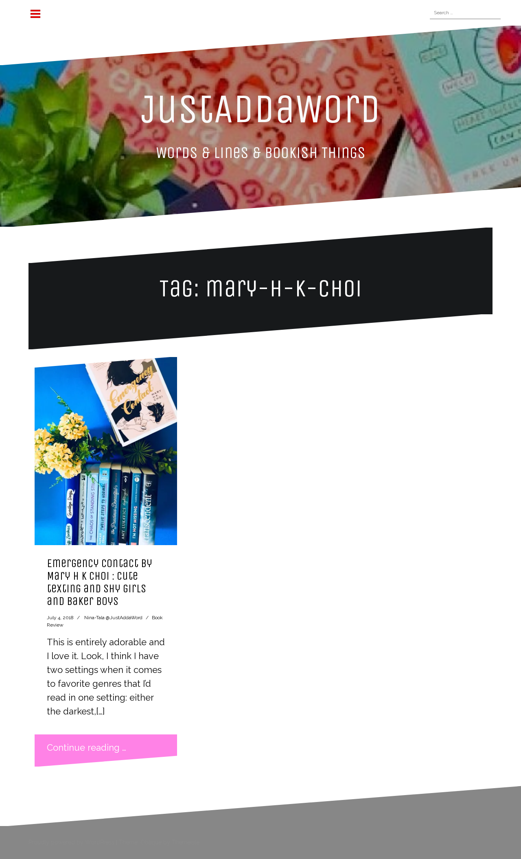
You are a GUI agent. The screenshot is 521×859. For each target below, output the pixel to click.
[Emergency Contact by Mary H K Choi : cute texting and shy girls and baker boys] (106, 451)
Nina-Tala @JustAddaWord (113, 617)
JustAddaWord (261, 109)
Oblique (151, 842)
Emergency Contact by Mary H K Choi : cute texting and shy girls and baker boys (99, 582)
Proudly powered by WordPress (71, 842)
